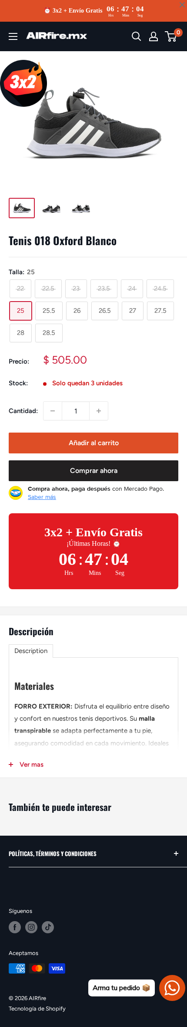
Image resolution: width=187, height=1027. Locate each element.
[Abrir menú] (13, 36)
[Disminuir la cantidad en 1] (52, 411)
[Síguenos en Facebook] (15, 927)
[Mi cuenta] (153, 36)
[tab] (31, 651)
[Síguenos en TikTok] (48, 927)
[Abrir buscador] (136, 36)
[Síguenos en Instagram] (31, 927)
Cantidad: (23, 411)
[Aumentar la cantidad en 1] (99, 411)
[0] (171, 36)
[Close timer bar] (182, 4)
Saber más (42, 496)
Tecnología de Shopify (37, 1008)
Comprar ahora (93, 470)
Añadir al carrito (94, 443)
